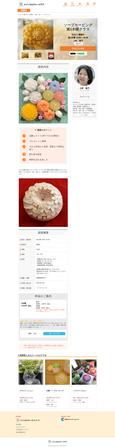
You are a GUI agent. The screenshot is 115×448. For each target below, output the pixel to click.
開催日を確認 (78, 48)
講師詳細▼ (78, 43)
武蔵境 (31, 14)
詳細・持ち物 (58, 345)
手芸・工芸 (37, 14)
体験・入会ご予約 (54, 333)
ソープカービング (41, 288)
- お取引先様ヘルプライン (22, 429)
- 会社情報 (18, 424)
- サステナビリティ (20, 427)
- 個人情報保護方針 (20, 432)
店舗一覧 (25, 14)
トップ (19, 14)
